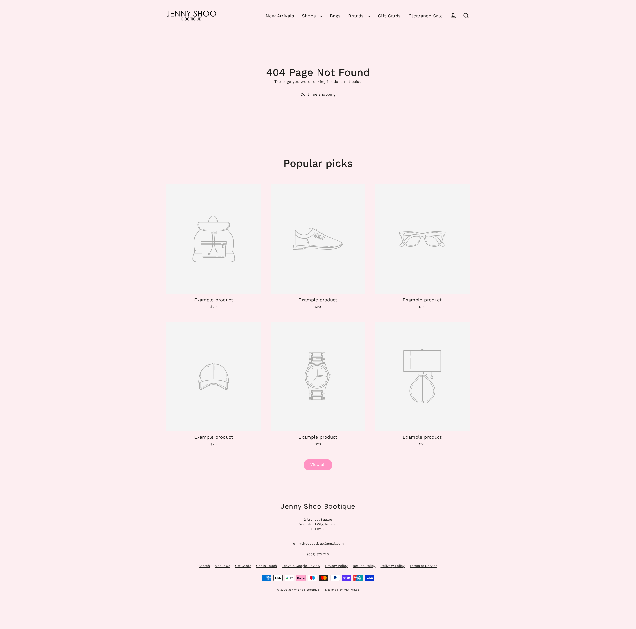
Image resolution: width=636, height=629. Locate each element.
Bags (335, 15)
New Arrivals (280, 15)
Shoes (310, 15)
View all (318, 464)
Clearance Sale (425, 15)
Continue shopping (317, 94)
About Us (222, 566)
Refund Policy (364, 566)
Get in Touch (266, 566)
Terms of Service (423, 566)
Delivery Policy (392, 566)
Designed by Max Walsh (342, 589)
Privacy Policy (336, 566)
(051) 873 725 (318, 554)
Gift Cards (389, 15)
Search (204, 566)
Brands (356, 15)
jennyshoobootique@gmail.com (318, 543)
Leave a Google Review (301, 566)
